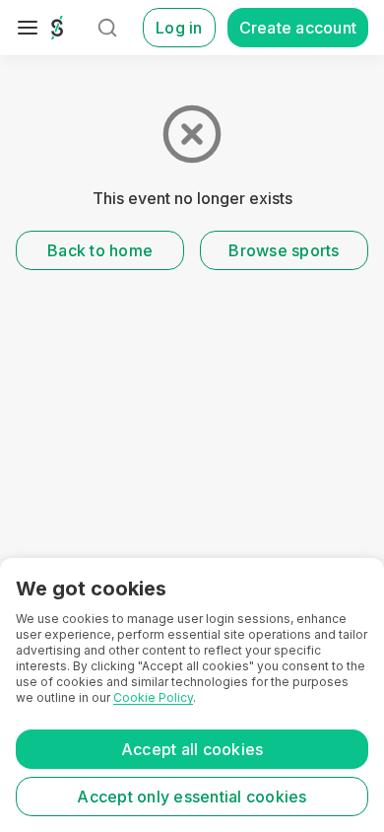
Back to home (100, 250)
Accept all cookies (192, 749)
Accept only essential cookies (191, 796)
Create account (298, 27)
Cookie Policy (153, 697)
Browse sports (283, 250)
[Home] (57, 27)
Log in (179, 27)
